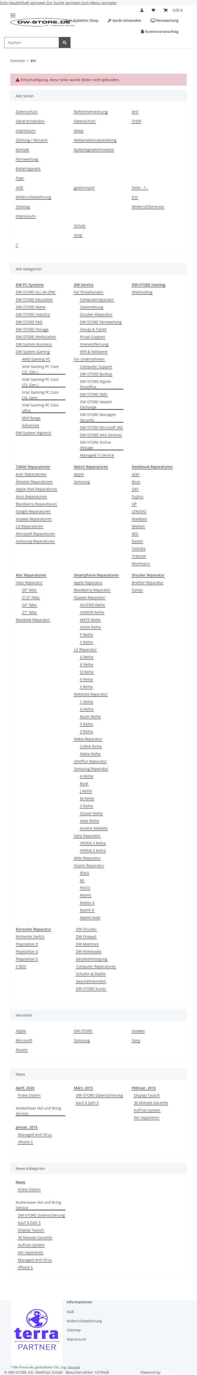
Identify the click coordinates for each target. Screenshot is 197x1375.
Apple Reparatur (88, 582)
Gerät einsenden (126, 20)
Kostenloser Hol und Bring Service (38, 1111)
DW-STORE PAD (29, 321)
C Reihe (86, 701)
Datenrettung (91, 307)
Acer (136, 474)
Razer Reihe (90, 716)
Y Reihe (86, 642)
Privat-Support (92, 336)
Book (84, 783)
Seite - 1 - (140, 187)
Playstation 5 (27, 958)
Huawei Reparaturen (34, 518)
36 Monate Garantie (151, 1102)
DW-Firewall (86, 936)
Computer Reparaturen (96, 966)
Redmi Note (90, 917)
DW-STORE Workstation (36, 336)
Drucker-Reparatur (96, 314)
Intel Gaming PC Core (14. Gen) (40, 395)
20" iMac (29, 589)
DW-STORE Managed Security (98, 417)
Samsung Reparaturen (35, 541)
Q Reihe (87, 671)
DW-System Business (34, 344)
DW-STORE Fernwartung (101, 321)
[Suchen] (65, 42)
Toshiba (138, 548)
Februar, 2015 (144, 1087)
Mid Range (31, 417)
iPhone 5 (25, 1142)
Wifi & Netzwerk (93, 351)
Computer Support (96, 366)
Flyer (20, 178)
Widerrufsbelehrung (33, 197)
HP (134, 503)
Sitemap (23, 206)
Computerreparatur (97, 299)
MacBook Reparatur (33, 619)
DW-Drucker (86, 929)
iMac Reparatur (29, 582)
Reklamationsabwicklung (95, 140)
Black (84, 872)
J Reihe (86, 791)
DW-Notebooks (88, 951)
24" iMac (29, 604)
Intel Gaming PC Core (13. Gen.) (40, 382)
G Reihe (86, 657)
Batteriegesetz (28, 168)
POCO (85, 887)
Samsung (82, 481)
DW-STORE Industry (33, 314)
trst (135, 197)
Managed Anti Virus (35, 1134)
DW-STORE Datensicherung (99, 1095)
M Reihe (87, 798)
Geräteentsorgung (91, 958)
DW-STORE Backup (96, 374)
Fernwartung (167, 20)
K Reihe (86, 664)
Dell (135, 489)
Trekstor (139, 556)
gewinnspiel (84, 187)
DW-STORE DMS (93, 394)
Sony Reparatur (87, 835)
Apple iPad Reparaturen (36, 489)
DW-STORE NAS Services (101, 434)
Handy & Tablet (93, 329)
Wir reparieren (146, 1117)
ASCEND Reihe (92, 604)
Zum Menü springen (99, 2)
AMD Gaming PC (36, 359)
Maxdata (139, 518)
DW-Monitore (87, 944)
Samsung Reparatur (91, 768)
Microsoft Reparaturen (35, 533)
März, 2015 (83, 1087)
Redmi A (87, 902)
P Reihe (86, 634)
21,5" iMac (31, 597)
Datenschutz (26, 111)
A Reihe (86, 776)
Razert (137, 541)
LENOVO (139, 511)
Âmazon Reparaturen (34, 481)
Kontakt (22, 149)
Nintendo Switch (30, 936)
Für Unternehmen (89, 359)
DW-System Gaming (33, 351)
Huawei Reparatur (89, 597)
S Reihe (86, 805)
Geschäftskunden (91, 981)
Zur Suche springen (64, 2)
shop (78, 235)
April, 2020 (25, 1087)
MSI (135, 533)
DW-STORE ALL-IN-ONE (35, 292)
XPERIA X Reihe (93, 843)
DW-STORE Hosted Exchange (96, 404)
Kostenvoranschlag (161, 31)
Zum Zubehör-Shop (81, 20)
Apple (79, 474)
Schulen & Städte (90, 973)
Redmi (85, 895)
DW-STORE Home (30, 307)
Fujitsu (137, 496)
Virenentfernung (94, 344)
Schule (79, 225)
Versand (74, 1367)
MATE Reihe (90, 619)
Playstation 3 (27, 944)
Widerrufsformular (148, 206)
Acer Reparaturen (31, 474)
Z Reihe (86, 731)
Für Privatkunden (88, 292)
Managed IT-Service (97, 455)
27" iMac (29, 612)
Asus (136, 481)
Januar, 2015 (26, 1127)
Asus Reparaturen (31, 496)
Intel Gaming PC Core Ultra (40, 408)
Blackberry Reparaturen (36, 503)
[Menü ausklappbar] (12, 13)
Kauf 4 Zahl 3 (87, 1102)
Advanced (30, 425)
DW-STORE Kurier (91, 988)
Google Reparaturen (33, 511)
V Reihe (86, 679)
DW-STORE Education (34, 299)
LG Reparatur (85, 649)
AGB (19, 187)
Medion (138, 526)
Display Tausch (147, 1095)
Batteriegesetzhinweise (94, 149)
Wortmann (141, 563)
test (135, 111)
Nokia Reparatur (88, 738)
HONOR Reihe (92, 612)
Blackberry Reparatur (92, 589)
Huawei (138, 1030)
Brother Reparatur (147, 582)
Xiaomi (21, 1049)
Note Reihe (89, 820)
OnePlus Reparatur (90, 761)
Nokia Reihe (90, 753)
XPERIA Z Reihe (93, 850)
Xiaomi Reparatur (89, 865)
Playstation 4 (27, 951)
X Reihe (86, 686)
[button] (141, 10)
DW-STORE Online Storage (95, 445)
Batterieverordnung (91, 111)
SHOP (136, 121)
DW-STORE (83, 1030)
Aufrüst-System (147, 1110)
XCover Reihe (91, 813)
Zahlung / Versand (31, 140)
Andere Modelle (93, 828)
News (78, 130)
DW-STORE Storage (32, 329)
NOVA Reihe (90, 627)
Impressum (25, 130)
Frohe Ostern (29, 1095)
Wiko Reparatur (87, 858)
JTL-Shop (169, 1372)
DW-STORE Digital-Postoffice (96, 384)
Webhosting (142, 292)
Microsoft (24, 1040)
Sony (136, 1040)
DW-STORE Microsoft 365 (101, 427)
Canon (137, 589)
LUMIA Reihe (91, 746)
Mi (82, 880)
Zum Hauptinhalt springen (23, 2)
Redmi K (87, 910)
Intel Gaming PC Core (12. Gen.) (40, 369)
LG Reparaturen (29, 526)
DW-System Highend (33, 432)
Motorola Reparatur (91, 694)
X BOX (21, 966)
